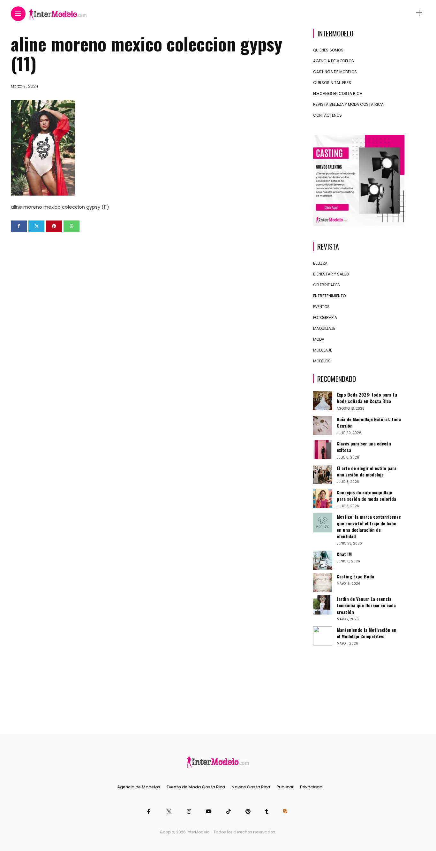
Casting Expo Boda (355, 576)
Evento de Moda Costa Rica (196, 787)
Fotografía (325, 317)
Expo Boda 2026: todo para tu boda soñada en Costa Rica (367, 397)
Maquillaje (324, 328)
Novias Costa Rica (250, 787)
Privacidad (311, 787)
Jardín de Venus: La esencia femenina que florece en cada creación (366, 605)
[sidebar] (419, 13)
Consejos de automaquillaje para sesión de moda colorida (366, 495)
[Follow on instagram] (190, 811)
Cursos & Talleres (332, 82)
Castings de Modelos (335, 71)
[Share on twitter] (36, 226)
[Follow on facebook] (149, 811)
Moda (318, 339)
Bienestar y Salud (331, 274)
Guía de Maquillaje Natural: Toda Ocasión (369, 422)
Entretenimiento (329, 295)
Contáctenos (327, 115)
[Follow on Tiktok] (229, 811)
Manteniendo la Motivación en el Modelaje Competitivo (366, 632)
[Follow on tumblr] (267, 811)
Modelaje (322, 350)
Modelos (322, 361)
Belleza (320, 263)
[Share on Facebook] (19, 226)
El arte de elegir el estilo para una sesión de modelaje (366, 471)
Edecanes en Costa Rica (337, 93)
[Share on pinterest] (54, 226)
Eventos (321, 306)
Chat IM (344, 554)
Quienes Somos (328, 50)
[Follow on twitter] (169, 811)
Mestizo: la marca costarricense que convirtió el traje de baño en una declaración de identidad (369, 526)
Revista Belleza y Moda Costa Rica (348, 104)
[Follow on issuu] (286, 811)
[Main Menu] (18, 14)
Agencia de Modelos (333, 61)
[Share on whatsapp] (71, 226)
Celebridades (326, 285)
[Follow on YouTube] (210, 811)
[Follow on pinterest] (248, 811)
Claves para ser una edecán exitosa (364, 446)
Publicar (285, 787)
